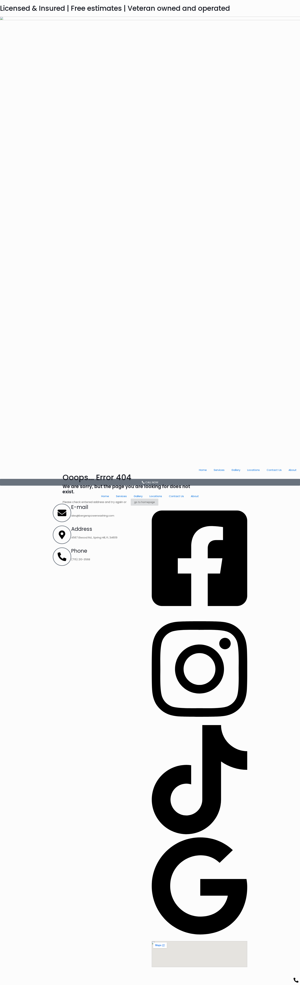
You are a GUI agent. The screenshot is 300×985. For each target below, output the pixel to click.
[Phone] (62, 556)
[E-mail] (62, 513)
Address (81, 529)
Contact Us (274, 470)
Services (219, 470)
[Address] (62, 535)
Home (203, 470)
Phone (79, 551)
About (293, 470)
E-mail (79, 507)
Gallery (235, 470)
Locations (253, 470)
